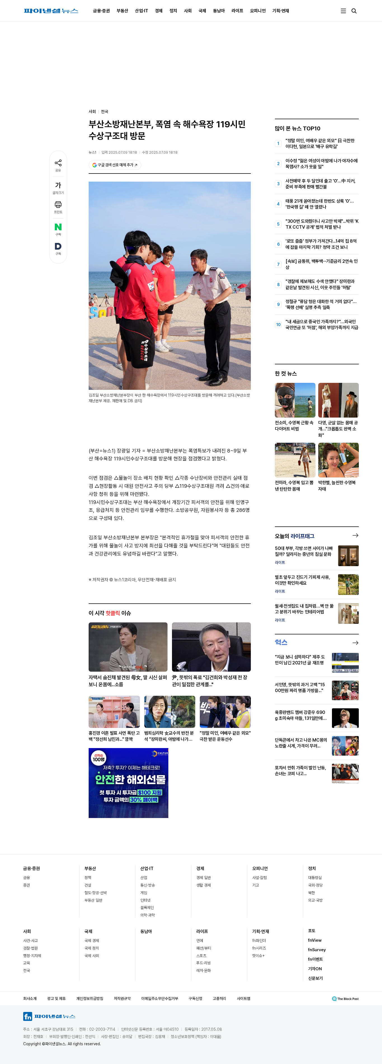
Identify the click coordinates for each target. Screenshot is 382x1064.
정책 (87, 877)
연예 (199, 940)
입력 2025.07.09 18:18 (119, 152)
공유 (58, 170)
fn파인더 (259, 940)
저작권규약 (122, 998)
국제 (202, 10)
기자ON (315, 968)
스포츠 (201, 955)
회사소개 (30, 998)
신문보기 (315, 978)
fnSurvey (317, 949)
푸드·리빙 (203, 963)
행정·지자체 (32, 955)
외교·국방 (315, 900)
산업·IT (141, 10)
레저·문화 (203, 970)
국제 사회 (91, 955)
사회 (188, 10)
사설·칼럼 (259, 877)
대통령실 (315, 877)
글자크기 (58, 193)
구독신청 (195, 998)
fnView (315, 940)
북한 (311, 892)
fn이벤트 (315, 959)
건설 (87, 885)
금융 (26, 877)
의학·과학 (147, 915)
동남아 (219, 10)
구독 (58, 234)
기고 (255, 885)
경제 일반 (203, 877)
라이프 (237, 10)
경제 (159, 10)
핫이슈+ (258, 955)
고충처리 (219, 998)
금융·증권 (101, 10)
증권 (26, 885)
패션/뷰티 (203, 948)
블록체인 (147, 907)
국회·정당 (315, 885)
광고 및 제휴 (56, 998)
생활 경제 (203, 885)
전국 (104, 111)
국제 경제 (91, 940)
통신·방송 (147, 885)
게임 (143, 892)
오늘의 (294, 536)
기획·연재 (280, 10)
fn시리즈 (259, 948)
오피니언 (258, 10)
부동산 (122, 10)
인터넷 (145, 900)
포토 (311, 930)
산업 (143, 877)
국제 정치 (91, 948)
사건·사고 (30, 940)
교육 (26, 963)
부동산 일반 (93, 900)
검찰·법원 (30, 948)
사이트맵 (243, 998)
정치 (173, 10)
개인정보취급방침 (89, 998)
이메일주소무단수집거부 (159, 998)
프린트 (58, 212)
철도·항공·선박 (95, 892)
